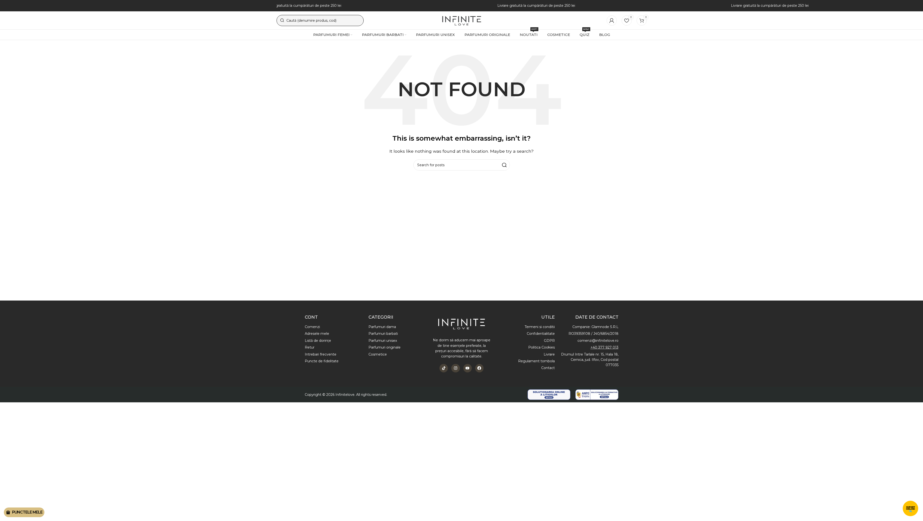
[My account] (611, 20)
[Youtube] (467, 368)
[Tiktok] (443, 368)
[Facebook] (479, 368)
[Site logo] (461, 20)
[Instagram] (455, 368)
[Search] (504, 165)
